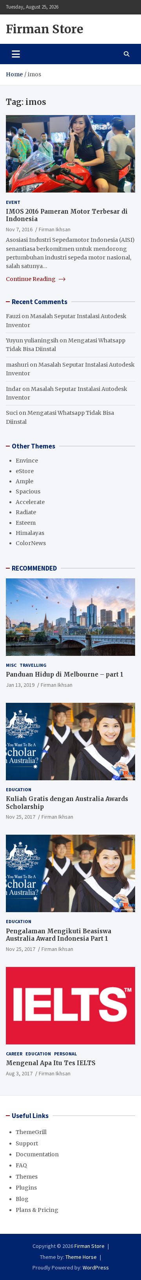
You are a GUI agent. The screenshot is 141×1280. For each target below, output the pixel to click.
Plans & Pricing (37, 1209)
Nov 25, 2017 (20, 816)
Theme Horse (81, 1256)
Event (13, 202)
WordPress (96, 1267)
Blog (22, 1199)
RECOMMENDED (34, 568)
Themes (27, 1176)
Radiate (26, 512)
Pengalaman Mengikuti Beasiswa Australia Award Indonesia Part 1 (58, 935)
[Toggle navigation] (16, 54)
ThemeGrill (31, 1132)
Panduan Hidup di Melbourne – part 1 (64, 674)
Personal (65, 1054)
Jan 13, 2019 (20, 684)
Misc (11, 665)
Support (27, 1143)
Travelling (33, 665)
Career (14, 1054)
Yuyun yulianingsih (32, 340)
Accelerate (30, 502)
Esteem (26, 522)
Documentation (37, 1154)
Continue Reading (31, 279)
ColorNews (31, 543)
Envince (27, 460)
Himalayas (30, 532)
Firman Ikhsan (54, 229)
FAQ (21, 1165)
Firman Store (44, 29)
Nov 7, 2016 (19, 229)
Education (18, 789)
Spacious (28, 491)
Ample (24, 481)
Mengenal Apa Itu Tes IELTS (51, 1063)
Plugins (26, 1187)
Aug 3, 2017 (19, 1073)
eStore (25, 471)
